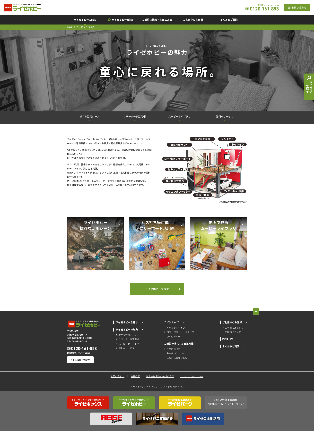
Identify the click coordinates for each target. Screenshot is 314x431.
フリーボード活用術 (128, 339)
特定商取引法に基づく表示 (160, 376)
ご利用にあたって (234, 327)
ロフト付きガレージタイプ (180, 331)
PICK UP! (227, 339)
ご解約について (233, 331)
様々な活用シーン (127, 334)
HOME (70, 27)
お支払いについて (176, 353)
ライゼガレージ (175, 336)
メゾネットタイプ (176, 327)
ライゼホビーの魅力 (127, 329)
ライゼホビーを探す (127, 322)
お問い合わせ (117, 376)
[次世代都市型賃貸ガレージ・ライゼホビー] (22, 7)
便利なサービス (126, 348)
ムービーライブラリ (128, 343)
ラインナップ (171, 322)
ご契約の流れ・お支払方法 (178, 343)
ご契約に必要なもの (177, 357)
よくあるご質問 (230, 346)
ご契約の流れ (174, 348)
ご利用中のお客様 (232, 322)
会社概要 (135, 376)
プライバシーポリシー (192, 376)
